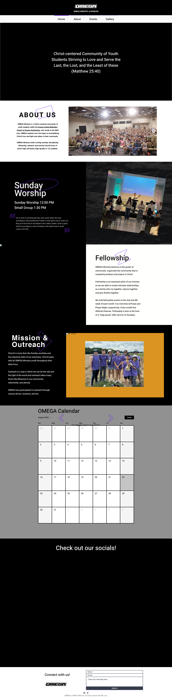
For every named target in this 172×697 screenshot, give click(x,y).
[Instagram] (84, 693)
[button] (45, 433)
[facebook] (88, 693)
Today (129, 417)
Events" (79, 425)
